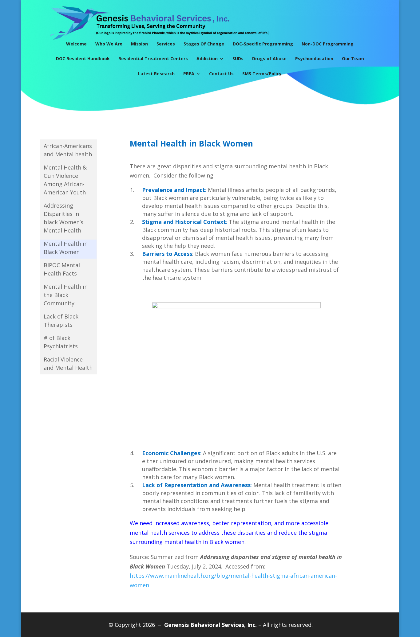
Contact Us (221, 73)
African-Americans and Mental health (68, 150)
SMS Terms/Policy (262, 73)
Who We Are (108, 44)
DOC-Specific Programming (263, 44)
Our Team (353, 58)
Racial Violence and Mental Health (68, 363)
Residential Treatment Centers (153, 58)
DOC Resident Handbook (83, 58)
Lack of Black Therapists (61, 320)
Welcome (76, 44)
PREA (188, 73)
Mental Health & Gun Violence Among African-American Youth (65, 180)
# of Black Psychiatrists (61, 342)
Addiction (207, 58)
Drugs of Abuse (269, 58)
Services (166, 44)
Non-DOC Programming (328, 44)
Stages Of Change (204, 44)
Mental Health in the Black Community (66, 295)
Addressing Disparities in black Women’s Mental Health (63, 218)
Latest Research (156, 73)
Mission (139, 44)
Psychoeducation (314, 58)
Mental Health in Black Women (66, 248)
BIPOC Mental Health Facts (62, 269)
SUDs (238, 58)
